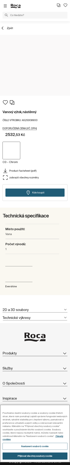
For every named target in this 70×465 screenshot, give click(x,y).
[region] (35, 433)
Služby (8, 368)
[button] (6, 15)
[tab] (35, 309)
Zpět (10, 28)
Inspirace (10, 398)
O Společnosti (14, 383)
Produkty (10, 353)
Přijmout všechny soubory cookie (35, 456)
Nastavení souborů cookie (35, 446)
